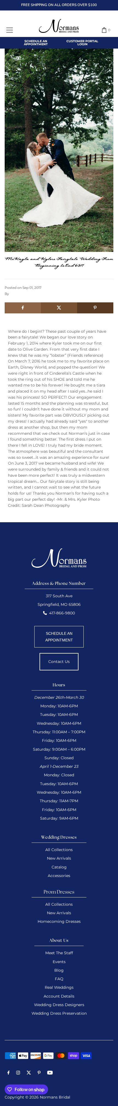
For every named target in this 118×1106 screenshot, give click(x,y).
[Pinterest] (39, 1073)
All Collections (59, 850)
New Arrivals (59, 858)
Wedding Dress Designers (59, 1005)
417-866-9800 (62, 613)
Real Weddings (59, 987)
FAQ (59, 979)
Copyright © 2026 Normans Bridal (37, 1097)
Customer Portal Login (82, 42)
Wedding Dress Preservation (59, 1013)
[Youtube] (50, 1073)
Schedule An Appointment (36, 42)
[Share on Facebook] (23, 307)
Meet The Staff (59, 953)
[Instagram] (18, 1073)
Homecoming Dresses (59, 921)
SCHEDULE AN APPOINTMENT (59, 636)
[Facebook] (8, 1073)
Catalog (59, 867)
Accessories (59, 875)
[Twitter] (29, 1073)
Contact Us (59, 661)
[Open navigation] (9, 30)
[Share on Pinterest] (95, 307)
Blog (59, 970)
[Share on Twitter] (59, 307)
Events (59, 962)
